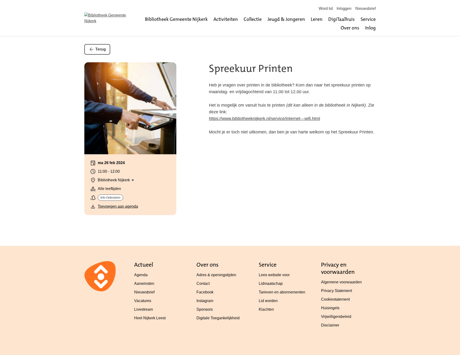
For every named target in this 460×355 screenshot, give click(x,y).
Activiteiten (225, 19)
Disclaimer (330, 325)
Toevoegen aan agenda (118, 206)
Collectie (253, 19)
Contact (203, 283)
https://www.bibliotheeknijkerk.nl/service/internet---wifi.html (264, 118)
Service (368, 19)
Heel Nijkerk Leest (150, 318)
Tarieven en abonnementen (282, 292)
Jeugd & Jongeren (286, 19)
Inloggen (344, 8)
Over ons (350, 28)
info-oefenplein (110, 197)
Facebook (204, 292)
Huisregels (330, 308)
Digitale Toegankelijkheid (218, 318)
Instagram (204, 301)
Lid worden (268, 301)
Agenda (141, 275)
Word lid (326, 8)
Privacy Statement (336, 291)
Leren (316, 19)
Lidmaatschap (271, 283)
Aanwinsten (144, 283)
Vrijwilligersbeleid (336, 317)
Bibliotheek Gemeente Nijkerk (176, 19)
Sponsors (204, 309)
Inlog (370, 28)
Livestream (143, 309)
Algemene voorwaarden (341, 282)
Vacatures (142, 301)
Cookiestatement (335, 299)
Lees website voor (274, 275)
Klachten (266, 309)
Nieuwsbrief (365, 8)
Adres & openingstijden (216, 275)
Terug (100, 49)
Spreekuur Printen (251, 68)
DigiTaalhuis (341, 19)
